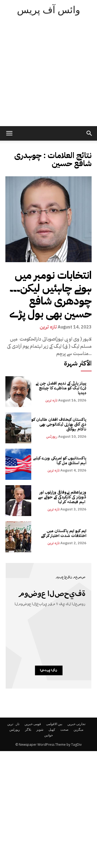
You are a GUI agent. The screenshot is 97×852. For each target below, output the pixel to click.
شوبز (39, 729)
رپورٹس (51, 436)
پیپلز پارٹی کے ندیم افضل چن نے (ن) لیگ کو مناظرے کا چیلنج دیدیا (61, 388)
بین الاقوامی (54, 724)
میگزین (78, 729)
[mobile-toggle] (9, 133)
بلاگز (28, 729)
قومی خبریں (33, 724)
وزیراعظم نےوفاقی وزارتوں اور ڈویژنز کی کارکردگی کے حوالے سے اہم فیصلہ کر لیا (62, 497)
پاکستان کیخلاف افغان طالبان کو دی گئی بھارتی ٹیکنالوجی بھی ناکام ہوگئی (58, 424)
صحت (64, 729)
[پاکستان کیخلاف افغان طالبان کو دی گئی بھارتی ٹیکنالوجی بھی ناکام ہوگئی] (18, 427)
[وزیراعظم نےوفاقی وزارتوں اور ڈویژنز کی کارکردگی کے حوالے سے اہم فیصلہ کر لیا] (18, 500)
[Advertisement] (48, 75)
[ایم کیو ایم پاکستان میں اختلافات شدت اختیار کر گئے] (18, 536)
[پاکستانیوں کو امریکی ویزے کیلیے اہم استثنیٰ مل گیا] (18, 464)
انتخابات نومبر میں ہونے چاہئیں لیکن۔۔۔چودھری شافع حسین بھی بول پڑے (50, 294)
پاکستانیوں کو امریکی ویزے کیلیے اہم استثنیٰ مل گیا (59, 460)
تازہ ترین (48, 326)
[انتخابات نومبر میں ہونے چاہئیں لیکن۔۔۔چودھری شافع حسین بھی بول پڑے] (48, 219)
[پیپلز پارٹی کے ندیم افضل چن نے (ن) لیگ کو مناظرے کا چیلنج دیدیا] (18, 391)
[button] (89, 133)
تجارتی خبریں (76, 724)
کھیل (51, 729)
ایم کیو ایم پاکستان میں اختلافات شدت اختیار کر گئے (63, 533)
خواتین (48, 735)
